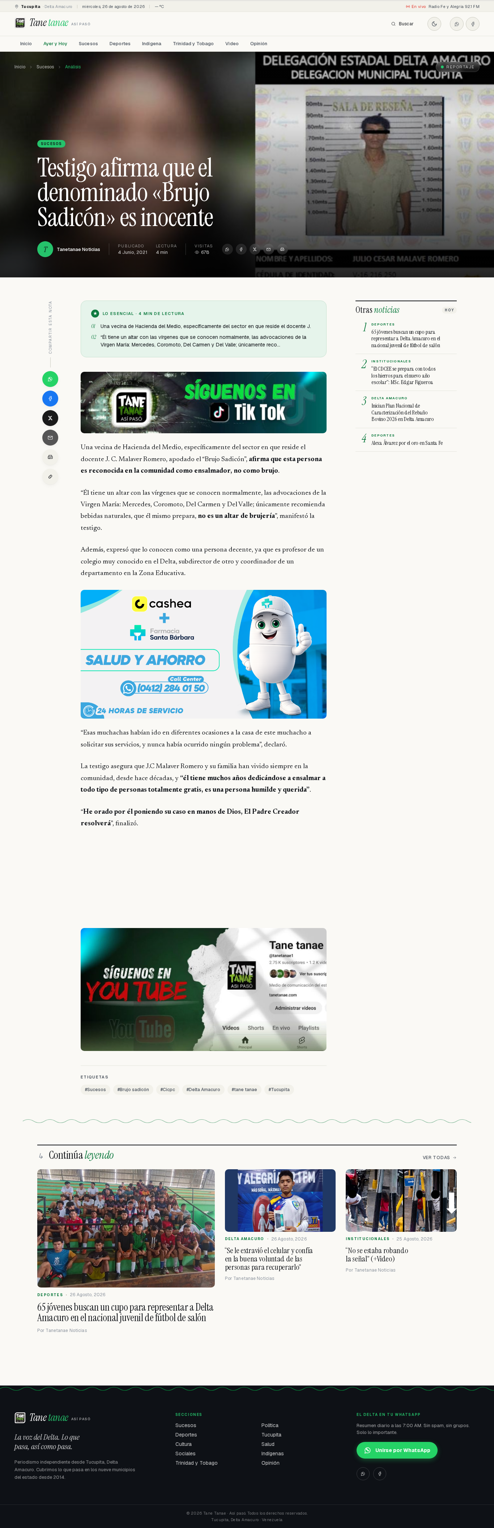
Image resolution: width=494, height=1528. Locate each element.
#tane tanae (244, 1090)
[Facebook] (473, 24)
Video (232, 44)
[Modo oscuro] (434, 24)
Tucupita (271, 1434)
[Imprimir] (282, 249)
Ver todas (436, 1158)
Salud (267, 1444)
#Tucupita (279, 1090)
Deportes (120, 44)
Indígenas (272, 1453)
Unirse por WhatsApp (402, 1450)
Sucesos (88, 44)
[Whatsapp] (457, 24)
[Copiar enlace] (50, 477)
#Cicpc (168, 1090)
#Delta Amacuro (203, 1090)
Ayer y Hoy (55, 44)
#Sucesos (95, 1090)
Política (269, 1425)
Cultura (183, 1444)
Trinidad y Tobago (193, 44)
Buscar (406, 24)
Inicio (26, 44)
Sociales (185, 1453)
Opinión (258, 44)
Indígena (151, 44)
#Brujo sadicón (133, 1090)
